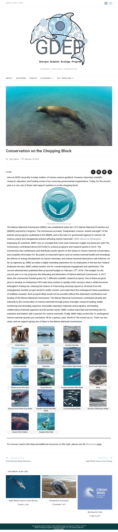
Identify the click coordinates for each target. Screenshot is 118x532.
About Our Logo (14, 3)
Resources (91, 444)
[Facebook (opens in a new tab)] (106, 3)
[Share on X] (93, 172)
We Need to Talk (95, 512)
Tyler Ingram (14, 159)
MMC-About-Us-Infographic (87, 239)
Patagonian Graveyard (59, 501)
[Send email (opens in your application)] (110, 3)
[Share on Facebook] (98, 172)
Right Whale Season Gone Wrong (23, 501)
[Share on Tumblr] (110, 172)
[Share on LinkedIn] (104, 172)
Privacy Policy (59, 529)
